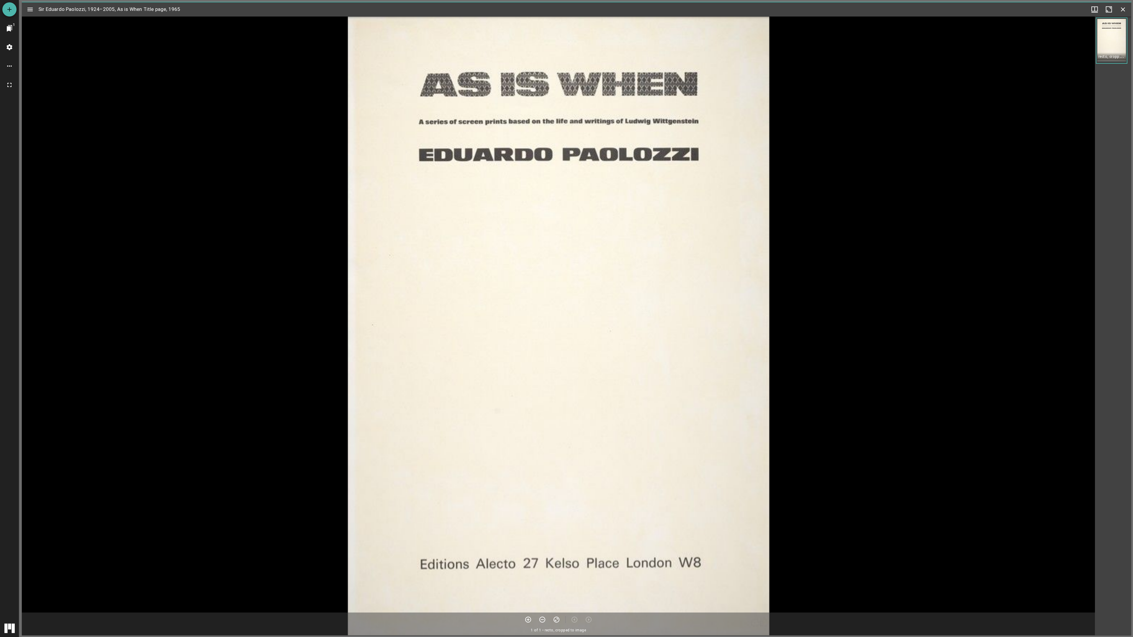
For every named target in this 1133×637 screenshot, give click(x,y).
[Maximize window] (1109, 9)
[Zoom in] (528, 620)
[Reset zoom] (556, 620)
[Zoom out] (542, 620)
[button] (1111, 40)
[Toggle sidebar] (30, 9)
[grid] (1113, 326)
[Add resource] (9, 9)
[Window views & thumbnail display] (1095, 9)
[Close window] (1123, 9)
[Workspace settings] (9, 47)
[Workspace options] (9, 66)
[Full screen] (9, 85)
